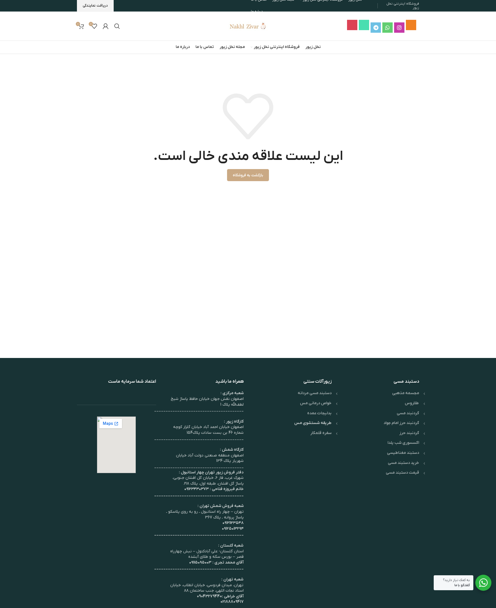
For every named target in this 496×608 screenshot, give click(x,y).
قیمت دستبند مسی (402, 472)
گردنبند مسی (408, 413)
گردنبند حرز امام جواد (401, 423)
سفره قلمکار (321, 433)
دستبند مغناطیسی (403, 453)
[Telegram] (376, 27)
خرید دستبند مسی (403, 463)
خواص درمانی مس (316, 403)
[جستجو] (117, 26)
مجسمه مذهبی (405, 393)
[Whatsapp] (387, 27)
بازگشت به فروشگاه (248, 175)
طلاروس (412, 403)
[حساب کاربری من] (105, 26)
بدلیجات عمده (319, 413)
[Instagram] (399, 27)
